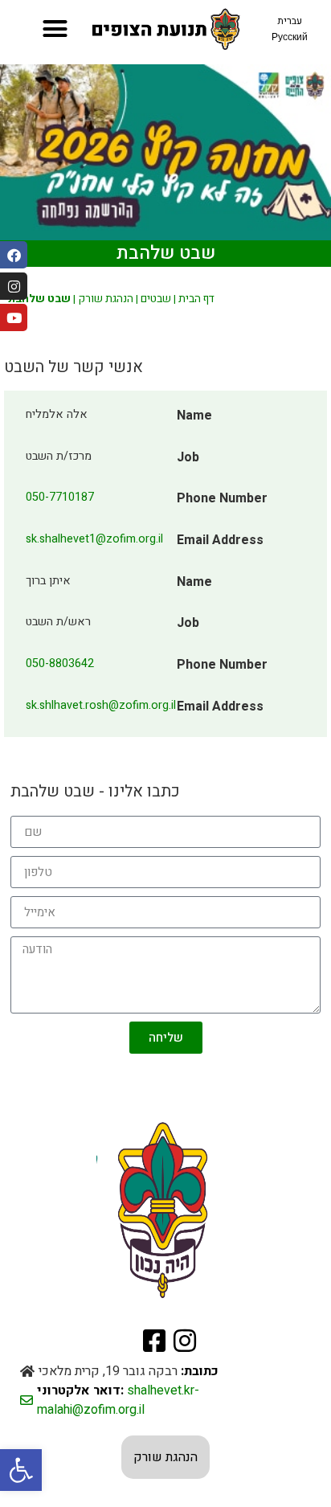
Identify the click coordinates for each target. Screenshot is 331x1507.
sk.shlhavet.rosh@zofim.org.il (101, 705)
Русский (290, 37)
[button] (21, 1470)
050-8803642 (60, 663)
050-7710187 (60, 497)
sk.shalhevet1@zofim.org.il (94, 538)
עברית (289, 21)
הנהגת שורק (105, 299)
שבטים (156, 299)
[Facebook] (13, 254)
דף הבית (196, 299)
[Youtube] (13, 317)
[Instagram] (13, 286)
